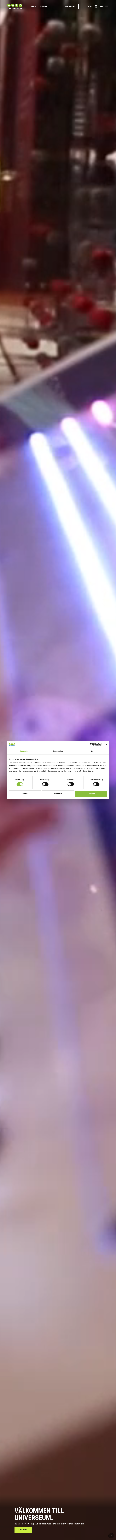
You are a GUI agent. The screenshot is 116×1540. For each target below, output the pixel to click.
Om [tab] (92, 751)
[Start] (14, 6)
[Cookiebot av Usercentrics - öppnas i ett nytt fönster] (92, 744)
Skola (33, 6)
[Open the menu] (106, 6)
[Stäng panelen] (106, 744)
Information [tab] (58, 751)
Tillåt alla (91, 794)
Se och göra (23, 1530)
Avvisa (25, 794)
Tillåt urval (58, 794)
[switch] (45, 784)
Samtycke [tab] (24, 751)
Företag (43, 6)
